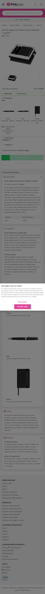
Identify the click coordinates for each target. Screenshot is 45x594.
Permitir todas (22, 306)
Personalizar (22, 302)
